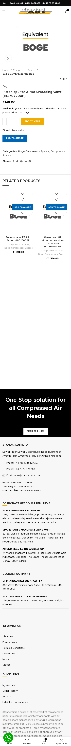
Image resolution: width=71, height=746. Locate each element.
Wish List (7, 696)
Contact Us (8, 654)
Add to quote (15, 138)
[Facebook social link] (13, 161)
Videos (6, 665)
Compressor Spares (24, 70)
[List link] (35, 463)
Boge (5, 86)
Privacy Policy (9, 642)
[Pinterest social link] (21, 161)
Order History (10, 691)
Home (6, 70)
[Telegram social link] (30, 161)
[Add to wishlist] (23, 194)
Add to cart (32, 121)
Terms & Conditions (13, 648)
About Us (7, 636)
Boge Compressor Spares (18, 74)
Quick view (23, 213)
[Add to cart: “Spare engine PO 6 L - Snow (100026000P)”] (23, 200)
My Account (9, 685)
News (5, 659)
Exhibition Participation (15, 702)
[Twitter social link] (17, 161)
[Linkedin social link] (4, 3)
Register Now (35, 431)
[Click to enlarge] (8, 58)
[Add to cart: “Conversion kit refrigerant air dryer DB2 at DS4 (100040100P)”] (56, 200)
